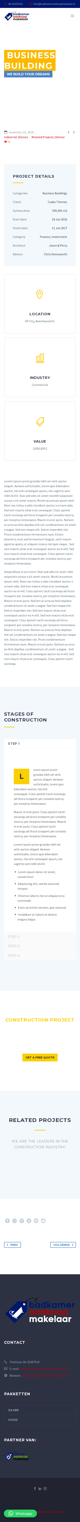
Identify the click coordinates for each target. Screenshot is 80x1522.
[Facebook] (7, 1221)
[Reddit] (43, 1221)
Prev (14, 1245)
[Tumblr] (29, 1221)
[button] (20, 1513)
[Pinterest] (21, 1221)
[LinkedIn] (36, 1221)
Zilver (13, 1410)
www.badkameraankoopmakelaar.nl (45, 1375)
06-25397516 (15, 4)
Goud (13, 1420)
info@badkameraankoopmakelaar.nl (54, 4)
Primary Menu (72, 16)
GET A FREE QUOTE (40, 1057)
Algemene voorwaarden (50, 1512)
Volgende (61, 1245)
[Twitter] (14, 1221)
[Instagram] (45, 1488)
